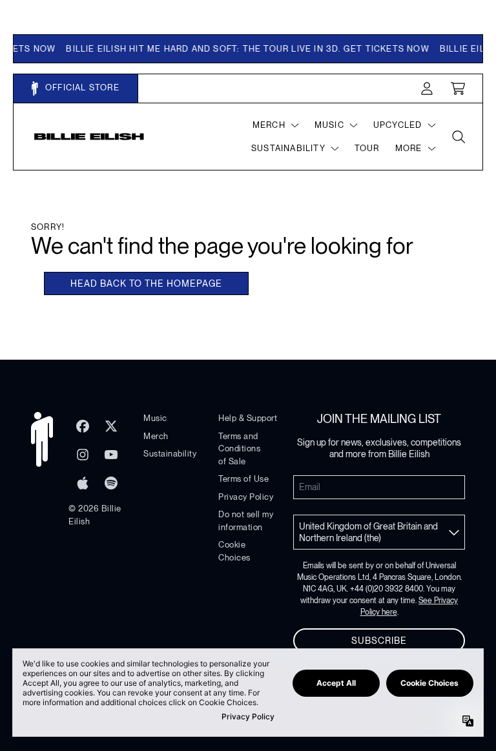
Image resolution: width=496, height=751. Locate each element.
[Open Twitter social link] (111, 426)
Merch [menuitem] (269, 125)
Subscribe (379, 640)
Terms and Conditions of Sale (239, 448)
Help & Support (247, 418)
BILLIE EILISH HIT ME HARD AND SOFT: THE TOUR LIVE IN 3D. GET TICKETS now (240, 49)
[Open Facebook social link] (82, 426)
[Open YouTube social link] (111, 454)
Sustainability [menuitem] (288, 148)
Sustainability (169, 453)
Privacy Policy (245, 497)
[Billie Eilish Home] (89, 136)
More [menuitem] (408, 148)
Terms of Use (243, 479)
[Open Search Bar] (458, 137)
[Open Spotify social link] (111, 483)
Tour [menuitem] (367, 148)
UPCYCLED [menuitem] (397, 125)
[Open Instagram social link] (82, 454)
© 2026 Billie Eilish (94, 515)
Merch (156, 436)
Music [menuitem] (329, 125)
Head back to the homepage (146, 283)
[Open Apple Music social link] (82, 483)
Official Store (81, 87)
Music (155, 418)
